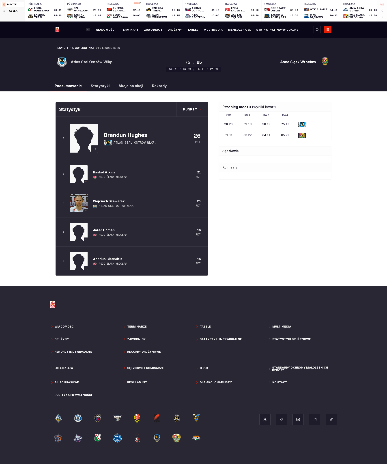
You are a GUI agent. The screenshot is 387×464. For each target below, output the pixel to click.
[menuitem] (105, 29)
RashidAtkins (104, 172)
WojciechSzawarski (109, 201)
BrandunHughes (125, 135)
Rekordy (159, 86)
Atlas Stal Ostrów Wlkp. (135, 142)
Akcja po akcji (130, 86)
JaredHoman (104, 230)
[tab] (12, 4)
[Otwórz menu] (327, 29)
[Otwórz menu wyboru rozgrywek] (88, 29)
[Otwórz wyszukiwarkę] (317, 29)
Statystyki (100, 86)
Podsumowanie (68, 86)
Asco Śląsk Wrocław (113, 177)
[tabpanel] (206, 11)
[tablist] (12, 11)
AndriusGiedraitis (107, 259)
